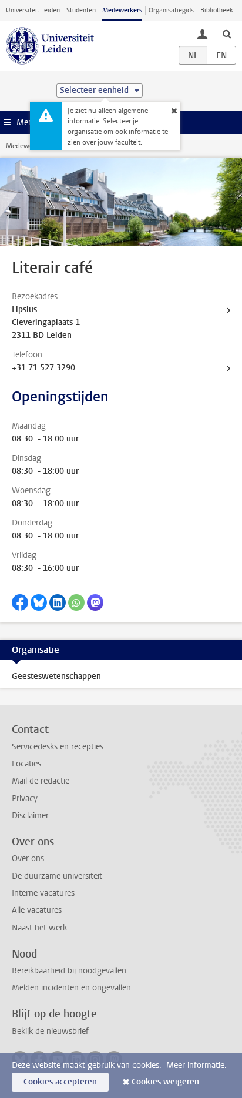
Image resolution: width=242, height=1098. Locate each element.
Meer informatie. (196, 1065)
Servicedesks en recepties (57, 746)
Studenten (81, 10)
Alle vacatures (37, 910)
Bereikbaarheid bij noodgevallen (69, 970)
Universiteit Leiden (33, 10)
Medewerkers (122, 10)
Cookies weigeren (165, 1081)
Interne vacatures (43, 893)
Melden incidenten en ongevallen (71, 987)
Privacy (25, 798)
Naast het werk (39, 927)
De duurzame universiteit (57, 876)
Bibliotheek (216, 10)
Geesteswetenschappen (56, 676)
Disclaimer (30, 815)
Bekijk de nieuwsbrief (50, 1031)
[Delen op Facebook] (20, 602)
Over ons (28, 858)
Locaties (26, 763)
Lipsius (24, 309)
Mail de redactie (40, 780)
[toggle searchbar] (226, 33)
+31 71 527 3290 (43, 367)
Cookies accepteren (60, 1081)
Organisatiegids (171, 10)
